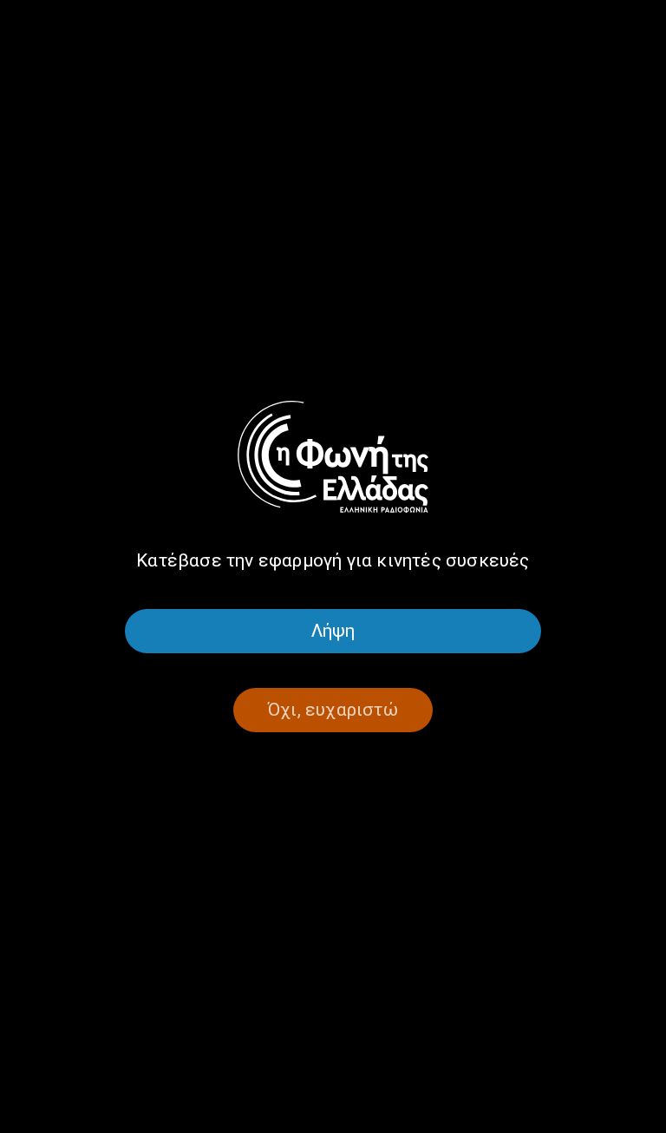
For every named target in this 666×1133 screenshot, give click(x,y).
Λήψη (333, 630)
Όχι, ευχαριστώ (333, 709)
